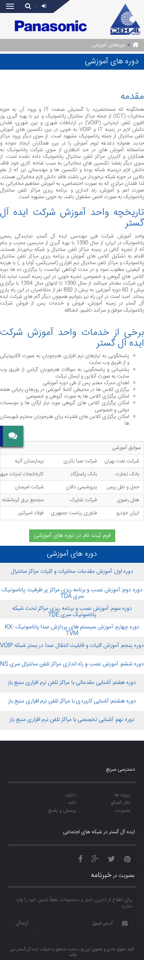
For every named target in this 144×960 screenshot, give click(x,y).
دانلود (70, 795)
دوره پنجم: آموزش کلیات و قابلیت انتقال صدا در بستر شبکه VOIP (72, 645)
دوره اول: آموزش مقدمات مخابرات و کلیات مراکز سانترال (72, 571)
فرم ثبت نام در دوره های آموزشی (72, 535)
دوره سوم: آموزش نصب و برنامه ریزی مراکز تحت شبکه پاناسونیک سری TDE (72, 611)
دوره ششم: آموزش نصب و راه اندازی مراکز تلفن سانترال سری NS (72, 664)
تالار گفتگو (120, 803)
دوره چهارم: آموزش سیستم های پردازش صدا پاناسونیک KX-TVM (72, 630)
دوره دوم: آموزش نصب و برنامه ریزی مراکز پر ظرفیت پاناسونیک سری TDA (72, 593)
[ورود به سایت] (45, 7)
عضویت (122, 811)
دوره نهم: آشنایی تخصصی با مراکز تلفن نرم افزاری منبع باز (72, 719)
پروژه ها (122, 795)
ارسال (22, 923)
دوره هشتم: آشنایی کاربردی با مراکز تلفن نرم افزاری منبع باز (72, 701)
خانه (72, 803)
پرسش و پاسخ (62, 811)
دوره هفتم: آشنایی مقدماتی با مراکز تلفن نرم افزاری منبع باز (72, 682)
